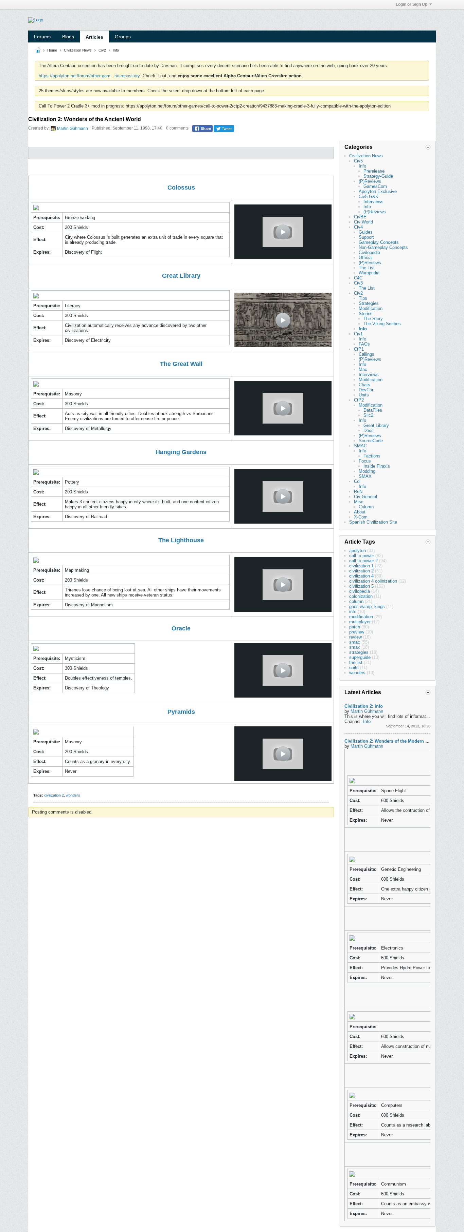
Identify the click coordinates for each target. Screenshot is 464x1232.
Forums (42, 36)
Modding (367, 471)
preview (356, 631)
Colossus (181, 187)
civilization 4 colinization (373, 581)
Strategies (369, 303)
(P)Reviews (370, 181)
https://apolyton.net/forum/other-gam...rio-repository (89, 75)
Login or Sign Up (411, 4)
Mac (363, 369)
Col (357, 481)
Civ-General (365, 496)
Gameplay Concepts (379, 242)
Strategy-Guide (378, 176)
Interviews (373, 201)
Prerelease (374, 171)
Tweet (226, 128)
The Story (373, 318)
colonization (361, 596)
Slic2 (368, 415)
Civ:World (363, 221)
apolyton (357, 550)
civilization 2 (54, 795)
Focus (365, 461)
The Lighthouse (181, 540)
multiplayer (360, 621)
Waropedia (369, 272)
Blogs (68, 36)
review (355, 637)
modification (361, 616)
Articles (94, 37)
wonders (73, 795)
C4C (358, 277)
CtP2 (359, 400)
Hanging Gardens (181, 452)
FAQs (364, 344)
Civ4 (358, 227)
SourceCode (371, 440)
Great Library (181, 275)
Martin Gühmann (72, 128)
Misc (358, 501)
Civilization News (78, 50)
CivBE (360, 216)
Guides (366, 232)
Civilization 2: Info (363, 706)
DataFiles (372, 410)
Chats (364, 384)
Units (364, 394)
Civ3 (358, 283)
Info (116, 50)
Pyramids (181, 711)
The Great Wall (181, 363)
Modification (370, 308)
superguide (360, 657)
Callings (366, 354)
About (359, 511)
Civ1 (358, 333)
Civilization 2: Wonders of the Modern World (391, 741)
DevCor (366, 389)
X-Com (361, 517)
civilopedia (359, 591)
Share (205, 128)
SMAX (365, 476)
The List (367, 267)
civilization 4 (361, 576)
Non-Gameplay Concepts (383, 247)
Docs (368, 430)
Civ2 (102, 50)
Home (52, 50)
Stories (366, 313)
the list (355, 662)
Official (366, 257)
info (352, 611)
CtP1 (359, 349)
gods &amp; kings (367, 606)
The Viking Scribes (382, 323)
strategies (359, 652)
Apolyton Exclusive (378, 191)
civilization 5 (361, 586)
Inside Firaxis (376, 466)
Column (366, 506)
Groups (123, 36)
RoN (358, 491)
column (356, 601)
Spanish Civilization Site (373, 522)
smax (354, 647)
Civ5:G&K (368, 196)
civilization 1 (361, 565)
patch (354, 626)
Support (366, 237)
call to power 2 (363, 560)
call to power (361, 555)
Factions (371, 455)
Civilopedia (369, 252)
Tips (363, 298)
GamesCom (375, 186)
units (354, 667)
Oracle (181, 628)
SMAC (360, 445)
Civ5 (358, 160)
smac (354, 642)
